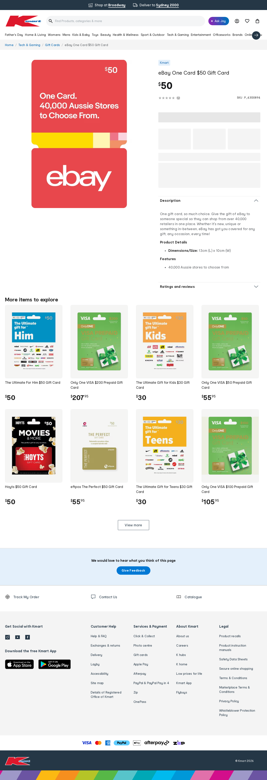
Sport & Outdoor (153, 34)
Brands (238, 34)
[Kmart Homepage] (23, 21)
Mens (66, 34)
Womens (54, 34)
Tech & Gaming (178, 34)
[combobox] (125, 21)
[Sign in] (237, 21)
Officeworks (221, 34)
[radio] (79, 134)
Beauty (106, 34)
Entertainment (201, 34)
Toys (95, 34)
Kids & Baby (81, 34)
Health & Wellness (126, 34)
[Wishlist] (247, 21)
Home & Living (35, 34)
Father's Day (14, 34)
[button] (257, 21)
